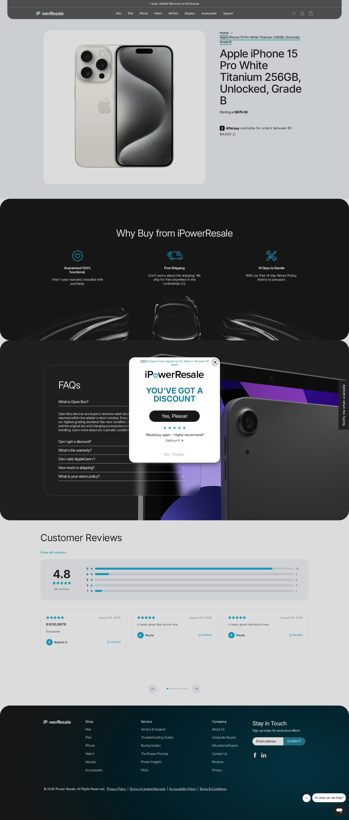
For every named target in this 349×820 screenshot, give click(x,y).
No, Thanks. (174, 454)
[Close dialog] (215, 362)
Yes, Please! (174, 416)
